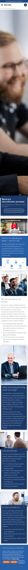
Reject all (14, 562)
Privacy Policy (15, 559)
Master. (14, 335)
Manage (21, 562)
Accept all (6, 562)
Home (2, 8)
